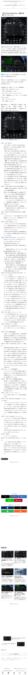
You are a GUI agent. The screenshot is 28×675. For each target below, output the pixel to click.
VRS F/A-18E (5, 459)
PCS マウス (7, 668)
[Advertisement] (14, 477)
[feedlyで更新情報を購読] (7, 511)
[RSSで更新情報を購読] (20, 511)
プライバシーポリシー (20, 670)
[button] (25, 370)
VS (14, 237)
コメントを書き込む (14, 654)
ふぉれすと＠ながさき (7, 670)
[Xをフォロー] (20, 507)
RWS (6, 237)
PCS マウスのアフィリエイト (20, 668)
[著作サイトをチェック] (7, 507)
